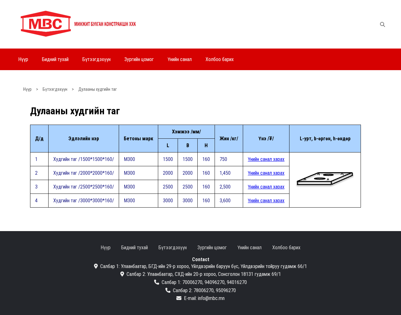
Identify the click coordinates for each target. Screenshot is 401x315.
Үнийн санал (180, 59)
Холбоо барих (220, 59)
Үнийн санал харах (266, 159)
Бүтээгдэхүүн (96, 59)
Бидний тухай (55, 59)
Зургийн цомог (139, 59)
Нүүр (23, 59)
